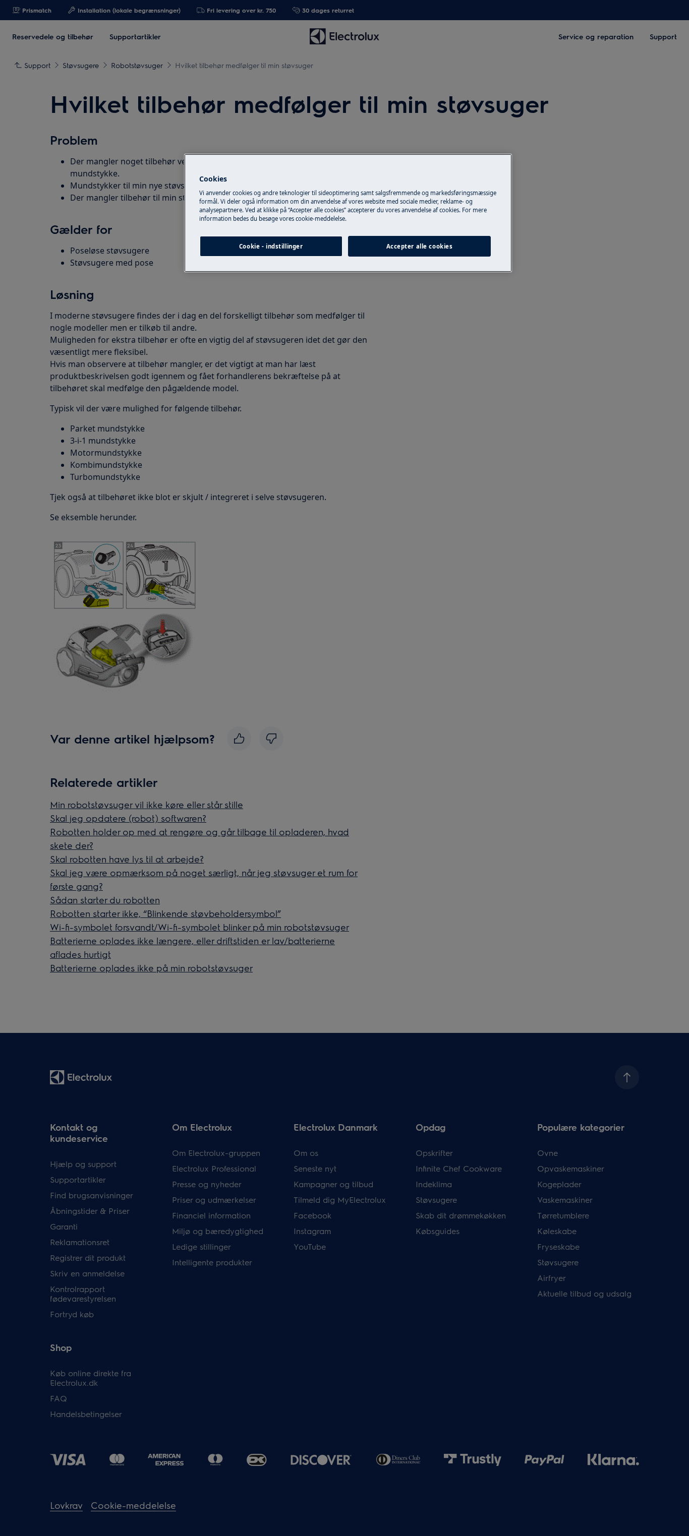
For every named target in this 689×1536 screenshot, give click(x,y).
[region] (348, 213)
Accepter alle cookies (419, 246)
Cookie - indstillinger (271, 246)
